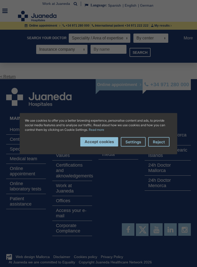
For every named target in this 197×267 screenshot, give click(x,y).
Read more (96, 129)
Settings (133, 141)
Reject (159, 141)
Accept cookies (99, 141)
